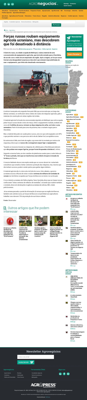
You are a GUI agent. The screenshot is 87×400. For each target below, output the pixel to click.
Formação (5, 18)
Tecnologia (67, 10)
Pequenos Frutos (36, 10)
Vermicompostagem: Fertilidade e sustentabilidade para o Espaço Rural (78, 335)
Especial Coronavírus (72, 140)
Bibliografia (35, 21)
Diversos (69, 138)
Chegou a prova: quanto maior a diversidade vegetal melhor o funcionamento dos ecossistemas (77, 306)
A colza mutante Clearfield (76, 296)
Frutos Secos (37, 16)
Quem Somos (68, 5)
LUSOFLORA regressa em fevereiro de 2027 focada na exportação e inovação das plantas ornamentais (25, 233)
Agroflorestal (55, 10)
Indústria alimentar (72, 162)
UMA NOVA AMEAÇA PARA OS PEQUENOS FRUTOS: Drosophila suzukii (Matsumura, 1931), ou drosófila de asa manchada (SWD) (77, 283)
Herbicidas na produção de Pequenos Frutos (76, 317)
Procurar (57, 25)
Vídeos (68, 187)
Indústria (74, 10)
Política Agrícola (7, 12)
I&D (62, 10)
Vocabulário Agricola (37, 373)
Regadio (44, 16)
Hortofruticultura (24, 10)
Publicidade (20, 375)
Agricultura (12, 30)
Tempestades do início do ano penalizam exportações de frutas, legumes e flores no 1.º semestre (76, 258)
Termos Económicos (26, 21)
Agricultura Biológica (19, 12)
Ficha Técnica (20, 377)
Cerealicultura (13, 10)
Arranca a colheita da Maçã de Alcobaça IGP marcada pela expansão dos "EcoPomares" (10, 232)
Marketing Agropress (27, 49)
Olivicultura (28, 16)
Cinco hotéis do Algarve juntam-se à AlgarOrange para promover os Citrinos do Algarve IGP (56, 232)
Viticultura (5, 10)
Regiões (6, 21)
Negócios (64, 16)
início (6, 30)
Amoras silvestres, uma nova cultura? (77, 325)
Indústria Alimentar (54, 16)
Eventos (81, 16)
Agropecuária (46, 10)
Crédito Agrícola (72, 16)
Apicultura (5, 16)
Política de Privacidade (9, 377)
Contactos (73, 3)
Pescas (68, 178)
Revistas (66, 3)
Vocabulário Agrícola (14, 21)
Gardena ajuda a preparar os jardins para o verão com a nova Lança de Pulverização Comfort (40, 232)
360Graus (48, 397)
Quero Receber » (74, 54)
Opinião (81, 10)
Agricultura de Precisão (16, 16)
